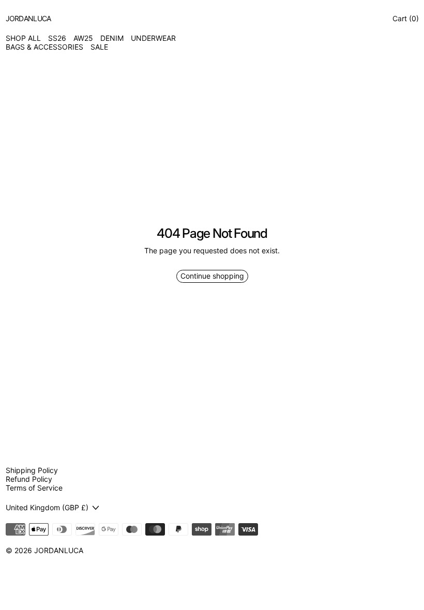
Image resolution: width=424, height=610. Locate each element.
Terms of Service (34, 487)
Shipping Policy (32, 470)
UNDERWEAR (153, 38)
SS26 (57, 38)
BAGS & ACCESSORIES (44, 47)
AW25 (83, 38)
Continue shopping (212, 275)
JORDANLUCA (58, 550)
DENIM (112, 38)
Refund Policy (29, 479)
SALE (99, 47)
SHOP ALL (23, 38)
